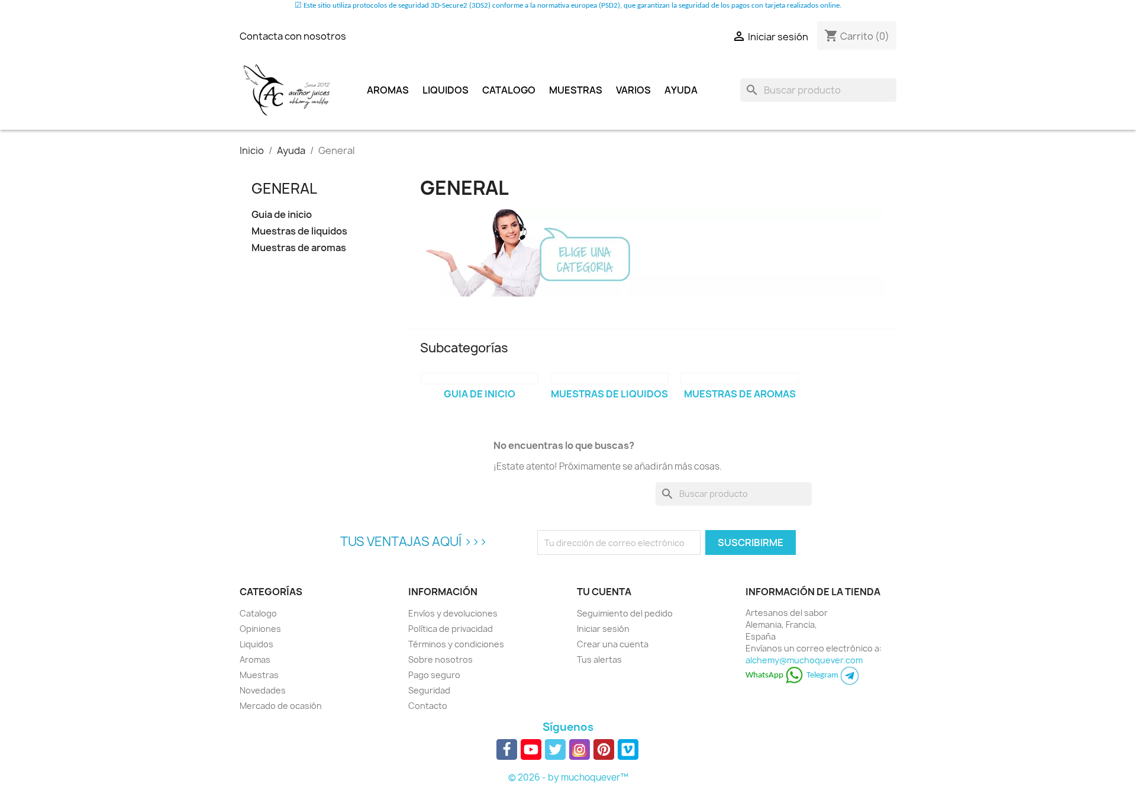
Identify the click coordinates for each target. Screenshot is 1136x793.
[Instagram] (579, 749)
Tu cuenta (604, 591)
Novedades (263, 690)
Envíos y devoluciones (453, 613)
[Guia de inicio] (479, 378)
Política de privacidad (450, 628)
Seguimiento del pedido (625, 613)
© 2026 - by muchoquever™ (568, 777)
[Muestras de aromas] (739, 378)
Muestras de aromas (298, 248)
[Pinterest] (603, 749)
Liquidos (445, 90)
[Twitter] (555, 749)
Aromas (388, 90)
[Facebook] (506, 749)
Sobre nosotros (440, 659)
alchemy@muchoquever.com (804, 660)
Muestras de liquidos (299, 231)
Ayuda (681, 90)
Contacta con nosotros (293, 36)
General (284, 188)
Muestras (575, 90)
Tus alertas (599, 659)
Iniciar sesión (603, 628)
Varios (633, 90)
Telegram (823, 675)
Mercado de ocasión (281, 705)
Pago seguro (434, 674)
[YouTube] (531, 749)
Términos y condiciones (456, 644)
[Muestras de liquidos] (609, 378)
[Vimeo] (628, 749)
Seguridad (429, 690)
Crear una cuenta (612, 644)
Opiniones (260, 628)
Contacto (427, 705)
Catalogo (508, 90)
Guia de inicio (281, 214)
